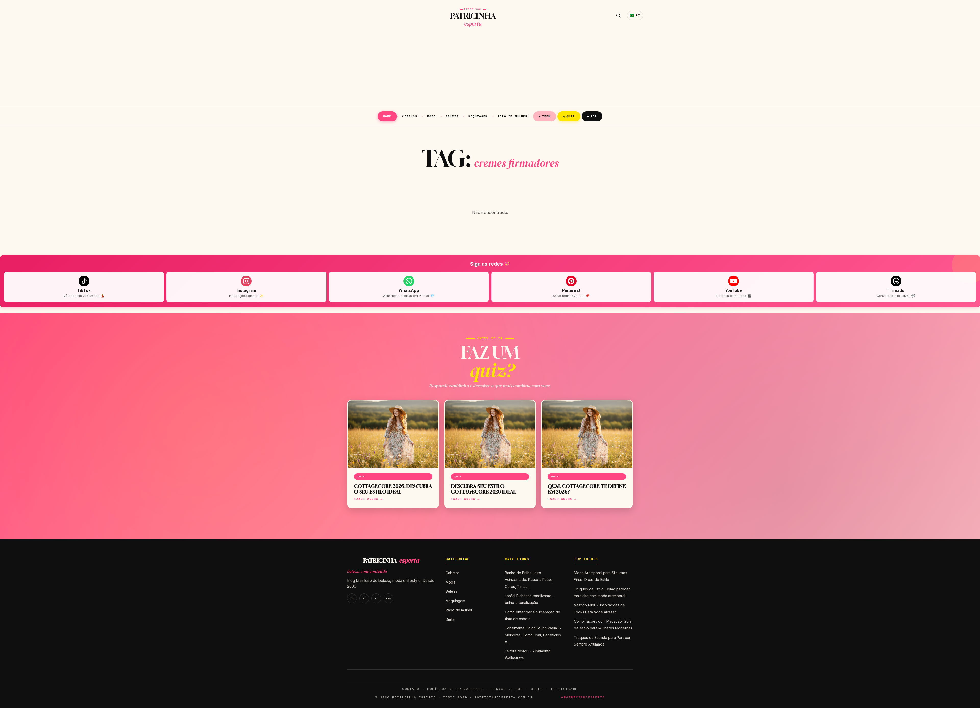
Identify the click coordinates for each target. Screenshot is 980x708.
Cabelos (409, 116)
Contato (410, 688)
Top (592, 116)
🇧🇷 (635, 15)
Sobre (537, 688)
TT (376, 598)
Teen (544, 116)
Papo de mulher (513, 116)
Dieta (450, 619)
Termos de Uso (507, 688)
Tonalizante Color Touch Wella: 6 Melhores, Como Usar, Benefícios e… (533, 635)
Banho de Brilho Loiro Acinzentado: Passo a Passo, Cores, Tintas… (529, 580)
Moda (431, 116)
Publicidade (564, 688)
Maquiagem (477, 116)
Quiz (569, 116)
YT (364, 598)
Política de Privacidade (455, 688)
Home (387, 116)
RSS (388, 598)
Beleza (452, 116)
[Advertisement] (490, 69)
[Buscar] (618, 15)
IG (351, 598)
